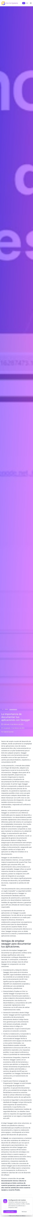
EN (27, 3)
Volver (6, 709)
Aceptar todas (10, 1211)
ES (23, 3)
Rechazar (24, 1211)
